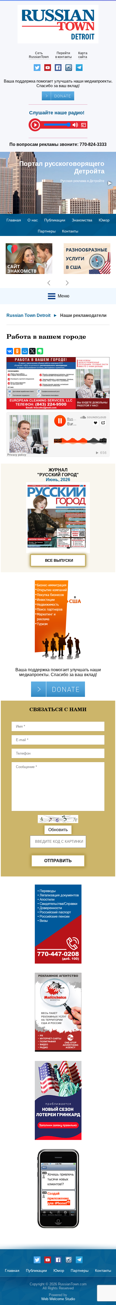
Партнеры (47, 231)
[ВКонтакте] (9, 351)
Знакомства (82, 220)
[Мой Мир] (25, 351)
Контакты (70, 231)
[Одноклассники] (17, 351)
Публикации (54, 220)
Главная (13, 220)
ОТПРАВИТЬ (58, 860)
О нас (33, 220)
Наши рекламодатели (83, 315)
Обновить (58, 829)
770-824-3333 (93, 144)
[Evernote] (40, 351)
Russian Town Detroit (28, 315)
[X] (32, 351)
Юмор (104, 220)
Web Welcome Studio (58, 1299)
